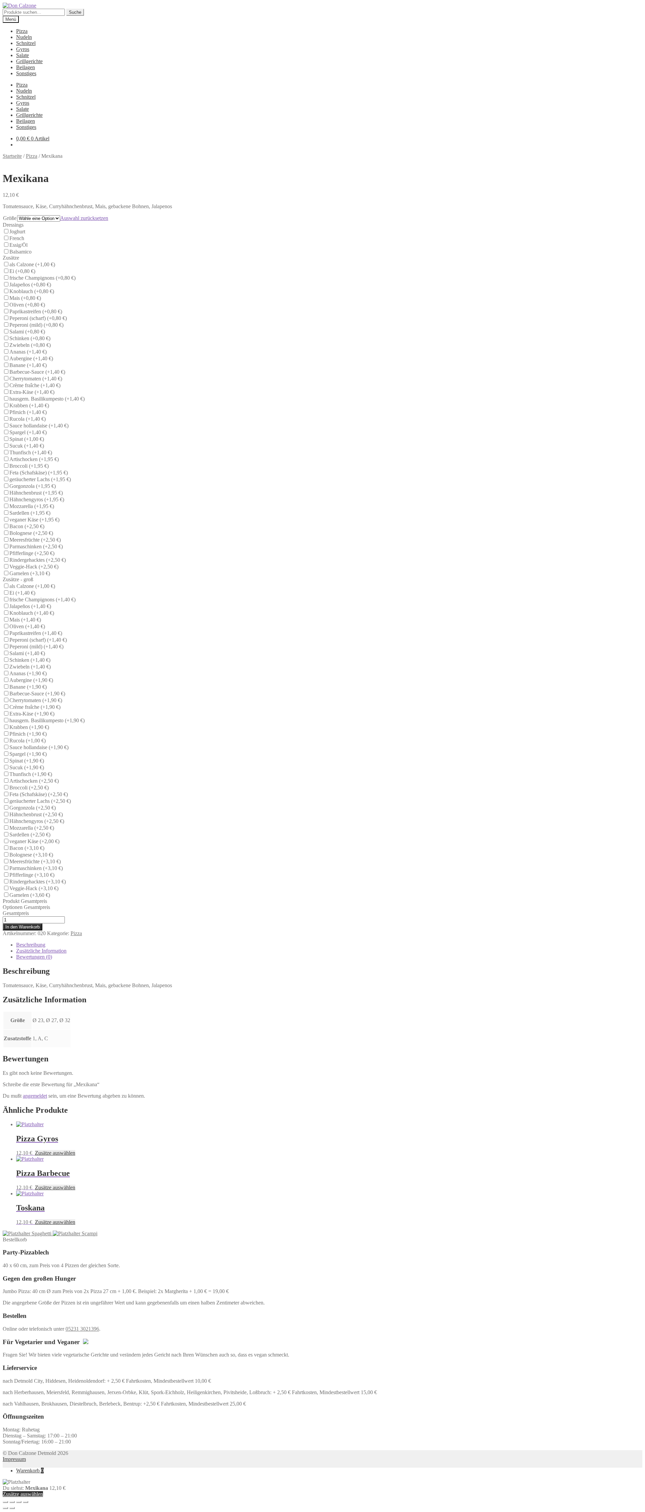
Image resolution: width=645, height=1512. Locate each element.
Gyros (22, 49)
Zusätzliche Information (41, 951)
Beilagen (25, 67)
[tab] (329, 945)
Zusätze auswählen (55, 1153)
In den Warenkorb (22, 926)
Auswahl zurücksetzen (84, 218)
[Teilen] (12, 1502)
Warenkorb (30, 1470)
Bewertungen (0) (34, 957)
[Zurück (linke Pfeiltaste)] (5, 1508)
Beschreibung (30, 945)
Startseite (12, 156)
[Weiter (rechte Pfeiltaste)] (12, 1508)
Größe (9, 218)
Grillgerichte (29, 61)
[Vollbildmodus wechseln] (19, 1502)
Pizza (22, 31)
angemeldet (35, 1096)
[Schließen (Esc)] (5, 1502)
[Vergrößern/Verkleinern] (25, 1502)
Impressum (14, 1459)
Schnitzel (26, 43)
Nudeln (24, 37)
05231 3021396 (82, 1329)
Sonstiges (26, 73)
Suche (75, 12)
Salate (22, 55)
